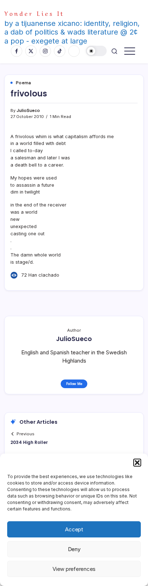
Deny (74, 549)
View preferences (74, 568)
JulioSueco (28, 110)
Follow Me (74, 384)
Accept (74, 529)
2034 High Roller (29, 442)
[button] (137, 462)
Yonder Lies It (34, 12)
